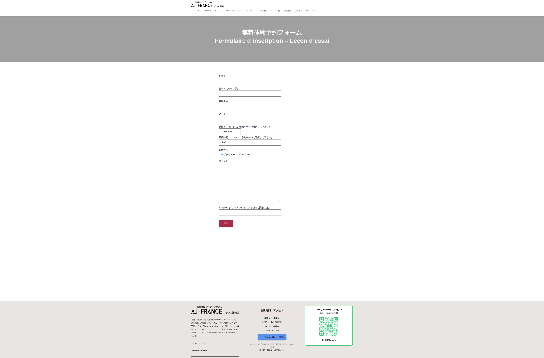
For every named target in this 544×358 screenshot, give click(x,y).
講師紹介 (287, 11)
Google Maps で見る (274, 337)
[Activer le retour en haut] (538, 352)
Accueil (197, 11)
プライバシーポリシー (199, 343)
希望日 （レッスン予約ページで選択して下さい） (245, 126)
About (208, 11)
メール (222, 114)
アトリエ (249, 11)
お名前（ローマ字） (229, 88)
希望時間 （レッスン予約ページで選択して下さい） (246, 137)
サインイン (310, 11)
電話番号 (223, 101)
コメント (223, 161)
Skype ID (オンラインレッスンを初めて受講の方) (244, 207)
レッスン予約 (262, 11)
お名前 (222, 76)
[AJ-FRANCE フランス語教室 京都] (208, 4)
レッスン (218, 11)
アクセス (298, 11)
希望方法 (223, 150)
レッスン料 (275, 11)
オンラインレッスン (234, 11)
